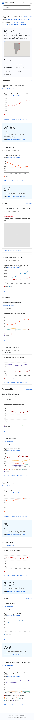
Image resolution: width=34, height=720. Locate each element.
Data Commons (9, 3)
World (29, 19)
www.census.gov (7, 74)
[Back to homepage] (3, 3)
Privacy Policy (23, 717)
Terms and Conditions (13, 717)
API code (13, 119)
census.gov (9, 95)
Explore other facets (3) (8, 441)
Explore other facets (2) (8, 89)
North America (23, 19)
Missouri (8, 19)
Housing (23, 24)
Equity (22, 22)
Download (7, 119)
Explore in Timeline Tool (22, 119)
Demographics (15, 24)
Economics (15, 22)
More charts (29, 81)
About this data (16, 95)
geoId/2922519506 (27, 16)
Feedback (25, 2)
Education (5, 24)
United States (15, 19)
